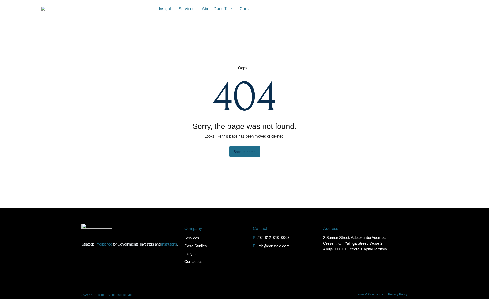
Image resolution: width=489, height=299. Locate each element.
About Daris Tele (217, 9)
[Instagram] (403, 272)
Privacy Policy (398, 294)
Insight (165, 9)
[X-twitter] (383, 272)
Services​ (186, 9)
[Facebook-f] (393, 272)
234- (261, 237)
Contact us (193, 261)
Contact (247, 9)
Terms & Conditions (369, 294)
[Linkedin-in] (374, 272)
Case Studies (195, 246)
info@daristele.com (273, 246)
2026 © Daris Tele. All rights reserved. (107, 295)
